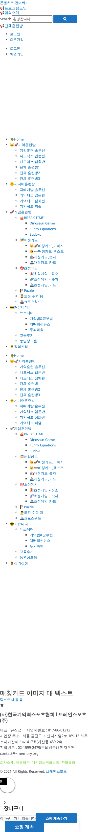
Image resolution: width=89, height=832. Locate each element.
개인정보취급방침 (45, 762)
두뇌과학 (37, 329)
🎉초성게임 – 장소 (44, 273)
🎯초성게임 (29, 268)
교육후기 (27, 335)
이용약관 (23, 762)
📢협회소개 (9, 12)
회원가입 (17, 39)
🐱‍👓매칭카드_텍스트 (47, 251)
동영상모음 (28, 340)
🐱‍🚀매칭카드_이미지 (47, 245)
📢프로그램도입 (13, 7)
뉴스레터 (27, 312)
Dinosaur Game (42, 223)
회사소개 (7, 762)
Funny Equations (43, 228)
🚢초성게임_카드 (43, 285)
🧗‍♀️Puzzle (27, 290)
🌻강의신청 (19, 346)
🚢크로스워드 (30, 301)
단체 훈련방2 (30, 172)
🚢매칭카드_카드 (43, 262)
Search (5, 18)
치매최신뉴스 (40, 324)
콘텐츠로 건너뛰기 (14, 2)
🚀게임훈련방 (20, 212)
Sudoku (35, 234)
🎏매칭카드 (29, 240)
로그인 (15, 34)
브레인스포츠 (56, 771)
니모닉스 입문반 (32, 155)
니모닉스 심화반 (32, 161)
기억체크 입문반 (32, 195)
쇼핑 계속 (24, 827)
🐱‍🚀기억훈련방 (23, 144)
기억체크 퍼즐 (31, 206)
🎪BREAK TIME (32, 217)
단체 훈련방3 (30, 178)
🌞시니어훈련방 (22, 183)
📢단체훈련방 (11, 25)
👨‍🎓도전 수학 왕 (31, 296)
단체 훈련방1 (30, 167)
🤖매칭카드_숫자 (43, 256)
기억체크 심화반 (32, 200)
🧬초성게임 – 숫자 (44, 279)
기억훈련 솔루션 (32, 150)
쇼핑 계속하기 (56, 818)
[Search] (65, 19)
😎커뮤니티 (19, 307)
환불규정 (68, 762)
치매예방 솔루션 (32, 189)
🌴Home (17, 139)
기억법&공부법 (41, 318)
